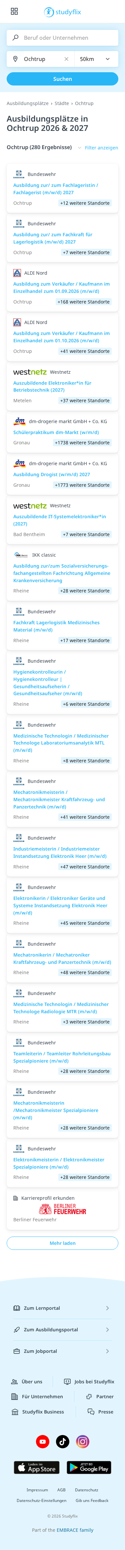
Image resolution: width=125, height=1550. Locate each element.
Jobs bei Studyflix (94, 1381)
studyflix (68, 11)
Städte (62, 103)
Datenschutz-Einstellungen (41, 1500)
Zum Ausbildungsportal (51, 1329)
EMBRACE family (75, 1530)
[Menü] (14, 11)
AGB (61, 1490)
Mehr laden (63, 1243)
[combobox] (97, 59)
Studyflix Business (43, 1412)
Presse (105, 1412)
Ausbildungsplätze (28, 103)
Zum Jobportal (40, 1351)
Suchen (62, 79)
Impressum (37, 1490)
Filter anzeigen (101, 147)
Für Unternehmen (42, 1396)
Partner (105, 1396)
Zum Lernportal (42, 1308)
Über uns (32, 1381)
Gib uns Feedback (92, 1500)
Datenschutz (86, 1490)
